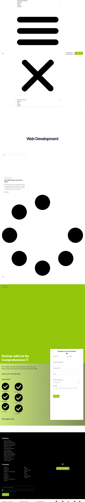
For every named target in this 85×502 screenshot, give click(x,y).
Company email (56, 368)
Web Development (8, 177)
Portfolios (6, 470)
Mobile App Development (10, 444)
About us (6, 467)
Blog (25, 467)
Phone (54, 373)
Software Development (9, 445)
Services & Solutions (22, 99)
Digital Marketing (8, 441)
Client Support (27, 470)
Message (55, 385)
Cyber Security (7, 446)
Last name (69, 356)
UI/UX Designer (7, 449)
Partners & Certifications (9, 471)
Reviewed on (4, 501)
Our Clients (6, 468)
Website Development (9, 442)
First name (55, 356)
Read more (6, 192)
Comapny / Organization (58, 362)
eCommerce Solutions (9, 448)
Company (19, 101)
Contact (19, 6)
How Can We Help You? (58, 379)
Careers (6, 473)
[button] (37, 53)
